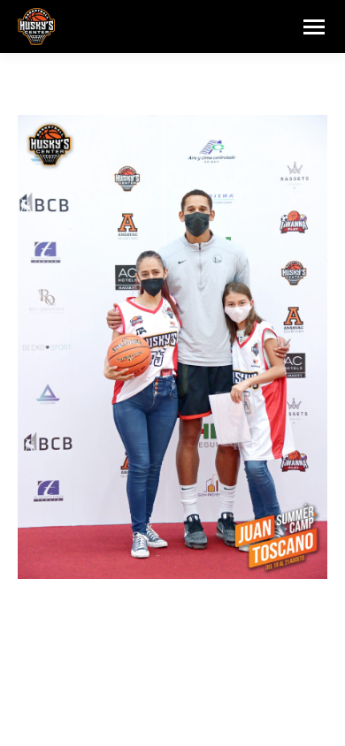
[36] (172, 347)
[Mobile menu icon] (314, 27)
